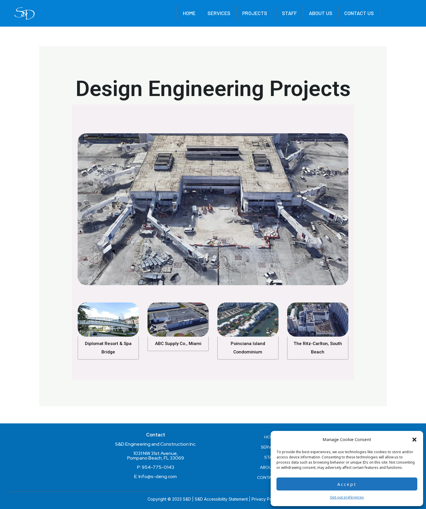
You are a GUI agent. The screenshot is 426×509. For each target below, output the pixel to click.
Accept (346, 484)
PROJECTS (254, 13)
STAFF (289, 13)
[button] (414, 439)
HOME (189, 13)
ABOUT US (320, 13)
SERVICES (218, 13)
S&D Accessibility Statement (221, 499)
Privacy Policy (265, 499)
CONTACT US (359, 13)
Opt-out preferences (347, 497)
